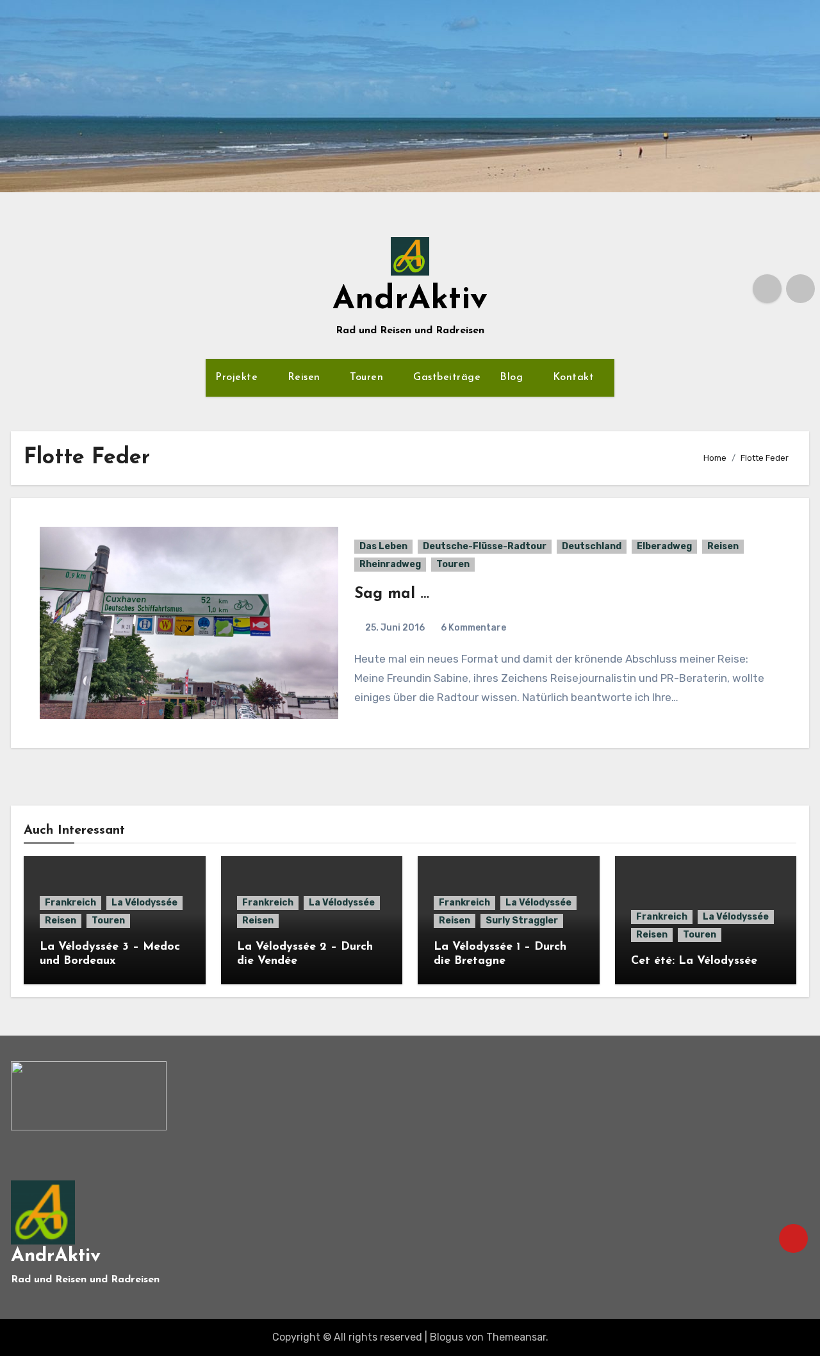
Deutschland (591, 546)
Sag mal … (391, 594)
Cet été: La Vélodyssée (694, 961)
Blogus (446, 1337)
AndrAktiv (410, 300)
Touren (368, 377)
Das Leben (383, 546)
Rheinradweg (390, 564)
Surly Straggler (522, 920)
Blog (513, 377)
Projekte (238, 377)
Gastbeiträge (446, 377)
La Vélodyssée (144, 902)
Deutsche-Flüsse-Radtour (484, 546)
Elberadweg (664, 546)
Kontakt (575, 377)
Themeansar (516, 1337)
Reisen (306, 377)
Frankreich (70, 902)
